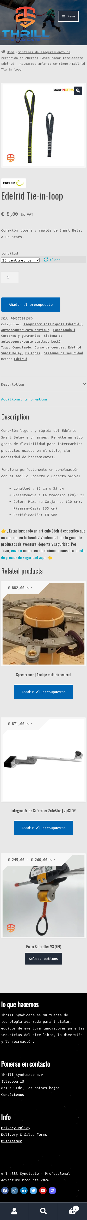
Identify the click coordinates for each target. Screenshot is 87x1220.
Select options (43, 958)
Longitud (9, 253)
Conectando (21, 347)
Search (43, 1211)
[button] (78, 91)
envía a (16, 550)
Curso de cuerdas (49, 347)
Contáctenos (12, 1094)
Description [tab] (12, 384)
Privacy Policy (15, 1128)
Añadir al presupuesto (31, 304)
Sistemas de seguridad (63, 353)
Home (10, 52)
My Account (14, 1211)
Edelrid (20, 359)
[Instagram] (14, 1190)
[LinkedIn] (24, 1190)
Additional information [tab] (24, 399)
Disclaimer (11, 1141)
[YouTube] (43, 1190)
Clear (55, 260)
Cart (67, 1207)
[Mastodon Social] (52, 1190)
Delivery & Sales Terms (24, 1134)
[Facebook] (5, 1190)
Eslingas (32, 353)
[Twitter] (33, 1190)
